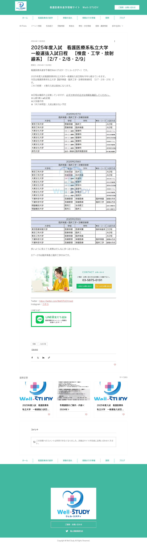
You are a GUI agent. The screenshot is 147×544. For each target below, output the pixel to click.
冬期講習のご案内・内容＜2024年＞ (72, 407)
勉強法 (71, 26)
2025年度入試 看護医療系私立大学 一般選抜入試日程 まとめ (111, 407)
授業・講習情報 (101, 26)
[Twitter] (66, 531)
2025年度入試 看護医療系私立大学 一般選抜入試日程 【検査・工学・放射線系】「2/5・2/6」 (36, 407)
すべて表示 (123, 377)
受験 (34, 344)
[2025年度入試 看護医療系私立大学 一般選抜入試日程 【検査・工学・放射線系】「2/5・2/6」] (36, 391)
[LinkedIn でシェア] (43, 357)
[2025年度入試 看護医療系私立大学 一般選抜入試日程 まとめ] (110, 391)
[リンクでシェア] (49, 357)
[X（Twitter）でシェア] (38, 357)
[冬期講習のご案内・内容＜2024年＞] (73, 391)
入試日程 (43, 344)
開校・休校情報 (85, 26)
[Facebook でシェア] (32, 357)
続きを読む (116, 26)
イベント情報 (36, 26)
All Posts (23, 26)
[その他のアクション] (114, 41)
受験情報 (61, 26)
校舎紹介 (49, 26)
